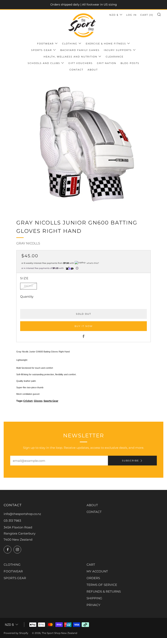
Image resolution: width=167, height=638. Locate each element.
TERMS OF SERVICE (102, 585)
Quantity (26, 296)
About (93, 69)
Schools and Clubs (44, 63)
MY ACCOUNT (97, 571)
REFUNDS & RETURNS (104, 591)
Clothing (69, 43)
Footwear (45, 43)
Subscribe (130, 460)
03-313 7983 (12, 520)
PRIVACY (93, 605)
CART (91, 564)
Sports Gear (41, 50)
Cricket (28, 400)
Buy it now (84, 326)
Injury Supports (118, 50)
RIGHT (28, 286)
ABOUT (92, 505)
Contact (76, 69)
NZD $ (114, 14)
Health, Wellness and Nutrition (70, 56)
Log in (131, 14)
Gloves (38, 400)
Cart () (146, 14)
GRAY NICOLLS (28, 243)
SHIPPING (94, 598)
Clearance (114, 56)
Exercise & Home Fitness (106, 43)
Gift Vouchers (80, 63)
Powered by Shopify (16, 633)
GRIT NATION (106, 63)
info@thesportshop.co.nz (22, 514)
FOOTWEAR (13, 571)
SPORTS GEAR (15, 578)
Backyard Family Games (80, 50)
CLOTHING (12, 564)
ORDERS (93, 578)
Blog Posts (130, 63)
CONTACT (94, 512)
